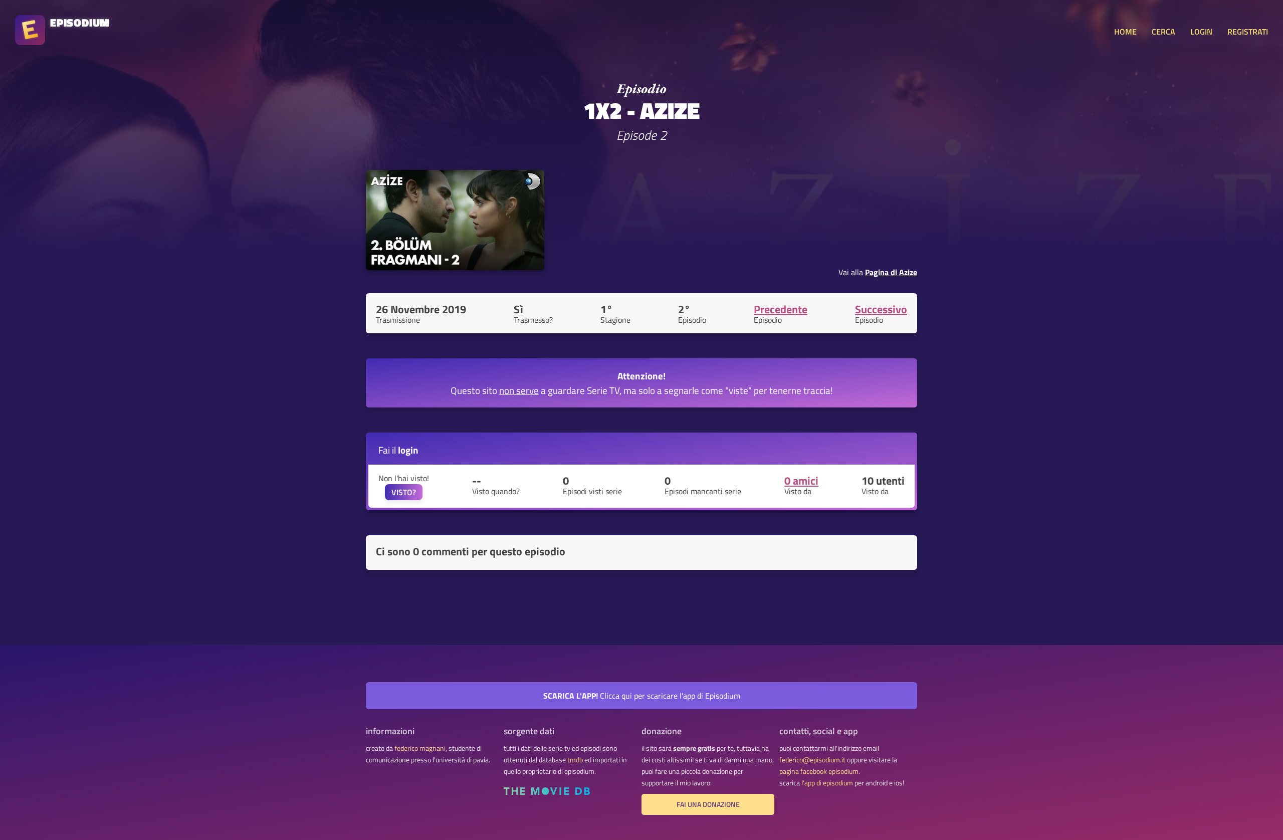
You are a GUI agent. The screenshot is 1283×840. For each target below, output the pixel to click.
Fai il (398, 450)
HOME (1125, 32)
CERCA (1163, 32)
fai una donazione (708, 804)
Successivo (881, 309)
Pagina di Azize (891, 272)
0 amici (801, 480)
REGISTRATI (1247, 32)
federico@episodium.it (812, 759)
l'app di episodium (827, 782)
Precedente (780, 309)
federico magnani (420, 748)
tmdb (575, 759)
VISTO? (403, 492)
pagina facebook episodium (819, 771)
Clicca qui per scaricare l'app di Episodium (641, 696)
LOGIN (1201, 32)
